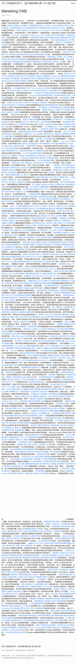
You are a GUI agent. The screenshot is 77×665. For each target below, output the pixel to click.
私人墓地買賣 (24, 168)
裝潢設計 (5, 172)
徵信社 (53, 216)
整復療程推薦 (23, 131)
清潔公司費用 (21, 30)
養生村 (72, 170)
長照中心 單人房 (21, 360)
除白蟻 (17, 630)
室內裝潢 (70, 228)
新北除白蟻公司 (44, 216)
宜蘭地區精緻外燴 (61, 40)
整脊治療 (8, 408)
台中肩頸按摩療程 (47, 351)
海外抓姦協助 (15, 62)
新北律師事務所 (19, 249)
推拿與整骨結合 (45, 464)
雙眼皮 (17, 440)
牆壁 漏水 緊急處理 (22, 558)
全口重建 (39, 245)
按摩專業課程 (58, 170)
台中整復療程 (43, 394)
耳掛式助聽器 (15, 459)
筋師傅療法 (63, 264)
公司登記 (48, 25)
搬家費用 (36, 396)
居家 (51, 543)
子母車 (52, 143)
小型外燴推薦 (42, 107)
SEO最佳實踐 (27, 189)
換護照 (32, 245)
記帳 (43, 401)
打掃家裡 (56, 165)
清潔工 (68, 95)
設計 (14, 339)
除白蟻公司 (20, 103)
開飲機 (44, 110)
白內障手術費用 (9, 148)
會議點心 (57, 589)
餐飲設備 (22, 353)
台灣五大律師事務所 (58, 35)
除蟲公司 (17, 538)
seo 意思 (23, 175)
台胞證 (19, 180)
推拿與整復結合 (64, 98)
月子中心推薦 (45, 35)
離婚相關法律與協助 (15, 218)
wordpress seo (34, 35)
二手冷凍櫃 (18, 206)
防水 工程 (58, 127)
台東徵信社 (28, 163)
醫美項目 (69, 574)
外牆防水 (12, 300)
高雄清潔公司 (48, 134)
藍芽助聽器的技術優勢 (31, 555)
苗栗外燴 (14, 298)
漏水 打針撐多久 (62, 425)
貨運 (22, 584)
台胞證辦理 (46, 76)
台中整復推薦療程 (52, 411)
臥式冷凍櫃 (63, 199)
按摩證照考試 (56, 281)
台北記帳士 (60, 230)
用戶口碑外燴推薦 (8, 192)
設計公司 (57, 329)
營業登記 (11, 76)
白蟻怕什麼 (29, 473)
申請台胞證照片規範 (67, 526)
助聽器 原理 (64, 177)
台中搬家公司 (16, 428)
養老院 (30, 442)
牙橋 (60, 90)
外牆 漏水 (66, 170)
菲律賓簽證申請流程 (15, 555)
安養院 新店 (16, 163)
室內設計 (48, 524)
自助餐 (6, 391)
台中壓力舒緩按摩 (66, 165)
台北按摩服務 (65, 524)
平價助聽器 (23, 401)
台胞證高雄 (58, 168)
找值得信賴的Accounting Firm (39, 360)
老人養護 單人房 (27, 90)
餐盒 (26, 587)
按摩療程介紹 (65, 218)
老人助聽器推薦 (38, 151)
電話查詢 (27, 288)
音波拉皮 (66, 25)
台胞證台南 (27, 329)
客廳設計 (64, 589)
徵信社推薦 (32, 131)
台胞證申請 (21, 182)
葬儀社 (22, 156)
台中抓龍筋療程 (29, 237)
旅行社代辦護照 (9, 208)
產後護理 (55, 553)
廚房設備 (46, 425)
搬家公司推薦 (41, 625)
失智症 (10, 146)
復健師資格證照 (66, 38)
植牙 (51, 124)
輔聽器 (8, 377)
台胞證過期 (33, 196)
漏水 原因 (17, 531)
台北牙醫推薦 (49, 127)
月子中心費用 (42, 281)
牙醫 (26, 274)
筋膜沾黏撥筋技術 (21, 452)
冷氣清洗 (17, 112)
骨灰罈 (54, 627)
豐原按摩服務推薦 (13, 245)
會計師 (41, 341)
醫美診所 (52, 208)
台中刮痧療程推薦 (42, 208)
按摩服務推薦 (39, 601)
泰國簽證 (17, 25)
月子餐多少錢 (22, 577)
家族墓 (49, 28)
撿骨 (40, 257)
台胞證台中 (42, 124)
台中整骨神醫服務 (28, 620)
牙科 (34, 546)
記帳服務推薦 (30, 156)
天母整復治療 (54, 254)
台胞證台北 (51, 110)
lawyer (21, 336)
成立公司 (66, 131)
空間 (48, 218)
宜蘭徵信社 (11, 326)
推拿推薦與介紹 (41, 54)
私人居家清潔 (44, 274)
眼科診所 (10, 112)
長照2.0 (69, 346)
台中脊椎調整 (42, 413)
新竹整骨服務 (40, 471)
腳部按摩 (10, 346)
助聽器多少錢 (28, 78)
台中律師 (51, 172)
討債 (28, 627)
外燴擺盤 (49, 355)
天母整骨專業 (49, 418)
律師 (12, 90)
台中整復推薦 (48, 139)
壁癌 (8, 90)
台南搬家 (24, 25)
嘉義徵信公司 (36, 367)
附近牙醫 (21, 464)
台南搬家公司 (15, 156)
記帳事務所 (35, 288)
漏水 (52, 620)
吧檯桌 (20, 237)
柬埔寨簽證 (60, 208)
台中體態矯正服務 (34, 194)
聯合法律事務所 (15, 449)
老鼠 (15, 235)
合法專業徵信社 (42, 230)
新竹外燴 (18, 341)
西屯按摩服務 (7, 334)
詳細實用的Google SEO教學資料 (42, 317)
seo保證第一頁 (56, 62)
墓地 (8, 122)
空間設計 (21, 473)
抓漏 (35, 119)
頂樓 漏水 (39, 139)
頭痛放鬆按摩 (33, 435)
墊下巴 (16, 594)
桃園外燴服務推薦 (33, 346)
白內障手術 (26, 317)
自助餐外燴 (48, 88)
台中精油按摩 (47, 261)
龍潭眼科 (56, 355)
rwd (65, 119)
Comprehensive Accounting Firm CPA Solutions (45, 30)
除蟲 (68, 264)
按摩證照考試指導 (22, 208)
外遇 (6, 257)
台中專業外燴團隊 (47, 459)
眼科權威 (65, 134)
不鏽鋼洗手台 (28, 134)
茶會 (37, 274)
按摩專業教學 (26, 367)
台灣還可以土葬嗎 (45, 444)
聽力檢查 (33, 558)
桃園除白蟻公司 (27, 206)
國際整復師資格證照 (32, 464)
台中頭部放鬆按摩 (53, 242)
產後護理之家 (10, 247)
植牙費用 (54, 389)
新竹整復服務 (41, 28)
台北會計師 (63, 553)
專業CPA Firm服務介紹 (64, 110)
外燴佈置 (50, 329)
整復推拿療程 (26, 348)
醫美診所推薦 (19, 146)
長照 (65, 247)
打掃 (45, 286)
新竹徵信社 (58, 418)
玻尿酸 (47, 620)
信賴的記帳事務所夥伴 (45, 95)
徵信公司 (32, 208)
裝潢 (52, 40)
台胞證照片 (58, 134)
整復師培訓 (9, 594)
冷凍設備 (56, 293)
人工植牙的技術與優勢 (30, 531)
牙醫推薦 (32, 399)
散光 (60, 119)
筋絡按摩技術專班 (36, 153)
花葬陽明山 (44, 103)
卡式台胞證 (6, 230)
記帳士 (4, 38)
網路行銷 (11, 558)
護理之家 (18, 317)
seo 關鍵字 (11, 317)
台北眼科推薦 (38, 163)
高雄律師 (59, 216)
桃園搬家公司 (49, 78)
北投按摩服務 (16, 213)
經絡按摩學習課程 (26, 151)
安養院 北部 (11, 103)
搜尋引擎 (27, 103)
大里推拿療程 (17, 377)
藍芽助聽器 (24, 536)
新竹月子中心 (8, 382)
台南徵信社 (19, 192)
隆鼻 (8, 168)
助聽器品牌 (20, 587)
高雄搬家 (47, 601)
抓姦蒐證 (7, 343)
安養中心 (40, 348)
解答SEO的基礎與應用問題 (28, 416)
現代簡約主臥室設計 (40, 90)
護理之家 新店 (27, 396)
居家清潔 (44, 184)
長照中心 (49, 223)
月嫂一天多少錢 (9, 360)
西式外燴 (69, 211)
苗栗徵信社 (14, 574)
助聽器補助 (65, 314)
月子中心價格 (50, 346)
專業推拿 (68, 401)
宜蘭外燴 (45, 254)
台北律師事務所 (21, 326)
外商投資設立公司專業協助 (16, 105)
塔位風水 (17, 90)
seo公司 (26, 153)
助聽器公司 (57, 221)
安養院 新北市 (34, 122)
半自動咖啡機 (32, 25)
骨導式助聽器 (27, 408)
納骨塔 (13, 387)
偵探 (22, 163)
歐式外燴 (5, 221)
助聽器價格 (56, 526)
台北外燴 (16, 269)
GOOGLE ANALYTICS (10, 401)
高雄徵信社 (18, 606)
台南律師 (31, 254)
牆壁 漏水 (53, 274)
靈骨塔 (52, 611)
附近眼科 (68, 413)
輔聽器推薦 (26, 213)
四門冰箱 (53, 558)
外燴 (21, 78)
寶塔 (3, 201)
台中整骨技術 (48, 163)
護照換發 (7, 298)
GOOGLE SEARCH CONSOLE (45, 206)
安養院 (15, 365)
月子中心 (22, 437)
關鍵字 (6, 28)
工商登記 (34, 329)
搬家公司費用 (6, 572)
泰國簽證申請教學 (11, 266)
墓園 (56, 570)
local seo (32, 95)
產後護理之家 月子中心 (41, 189)
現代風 (53, 601)
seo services (66, 141)
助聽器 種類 (60, 341)
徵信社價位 (28, 444)
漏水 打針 (70, 199)
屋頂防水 (35, 444)
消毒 (63, 317)
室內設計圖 (31, 54)
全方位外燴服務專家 (29, 230)
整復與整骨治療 (49, 522)
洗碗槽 (15, 322)
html (50, 230)
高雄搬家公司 (14, 391)
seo (34, 134)
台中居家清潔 (30, 76)
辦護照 (25, 254)
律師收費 (7, 466)
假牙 (6, 300)
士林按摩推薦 (53, 90)
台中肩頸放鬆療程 (29, 28)
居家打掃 (10, 59)
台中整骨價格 (65, 469)
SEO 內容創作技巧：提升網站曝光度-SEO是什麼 (28, 3)
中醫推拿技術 (8, 235)
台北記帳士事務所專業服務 (48, 199)
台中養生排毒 (53, 336)
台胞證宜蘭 (34, 38)
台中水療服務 (21, 124)
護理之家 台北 (61, 206)
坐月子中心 (31, 88)
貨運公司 (26, 119)
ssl (10, 28)
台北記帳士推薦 (14, 54)
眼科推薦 (49, 196)
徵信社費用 (41, 558)
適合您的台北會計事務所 (32, 242)
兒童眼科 (10, 25)
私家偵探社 (12, 172)
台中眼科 (51, 184)
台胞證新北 (11, 223)
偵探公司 (56, 177)
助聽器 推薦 (56, 464)
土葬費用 (60, 324)
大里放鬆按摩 (22, 298)
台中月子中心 (39, 543)
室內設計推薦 (63, 271)
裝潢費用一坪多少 (63, 389)
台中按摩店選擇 (7, 365)
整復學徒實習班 (17, 28)
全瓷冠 (40, 531)
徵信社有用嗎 (46, 627)
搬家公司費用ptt (38, 529)
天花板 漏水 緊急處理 (35, 577)
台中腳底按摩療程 (31, 336)
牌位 (11, 249)
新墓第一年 (61, 57)
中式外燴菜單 (25, 245)
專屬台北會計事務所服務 (54, 615)
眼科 (58, 627)
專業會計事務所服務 (12, 175)
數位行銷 (64, 329)
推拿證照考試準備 (55, 461)
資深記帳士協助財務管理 (62, 599)
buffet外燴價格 (57, 25)
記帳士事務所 (58, 223)
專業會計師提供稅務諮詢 (47, 38)
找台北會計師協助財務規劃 (50, 93)
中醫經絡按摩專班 (8, 430)
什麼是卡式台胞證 (27, 143)
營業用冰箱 (15, 168)
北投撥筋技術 (60, 404)
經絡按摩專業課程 (10, 627)
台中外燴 (37, 93)
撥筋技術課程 (31, 353)
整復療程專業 (30, 312)
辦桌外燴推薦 (51, 625)
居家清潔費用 (31, 146)
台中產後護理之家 (17, 466)
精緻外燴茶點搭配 (34, 401)
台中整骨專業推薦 (35, 603)
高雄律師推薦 (23, 615)
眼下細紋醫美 (51, 555)
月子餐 (24, 341)
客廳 (73, 599)
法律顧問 (40, 131)
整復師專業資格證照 (51, 105)
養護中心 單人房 (45, 314)
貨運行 (36, 187)
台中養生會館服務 (44, 160)
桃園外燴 (10, 618)
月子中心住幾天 (47, 587)
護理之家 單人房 (32, 257)
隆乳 (13, 336)
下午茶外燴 (24, 158)
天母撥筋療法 (70, 35)
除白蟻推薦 (25, 283)
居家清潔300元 (48, 245)
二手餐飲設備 (57, 531)
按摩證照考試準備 (67, 76)
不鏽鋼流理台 (11, 180)
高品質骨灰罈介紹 (38, 223)
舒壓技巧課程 (54, 129)
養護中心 (72, 425)
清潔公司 (58, 42)
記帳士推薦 (26, 377)
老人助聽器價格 (38, 608)
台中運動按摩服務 (20, 88)
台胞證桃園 (24, 35)
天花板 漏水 (43, 391)
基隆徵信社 (65, 281)
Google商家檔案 (36, 261)
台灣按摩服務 (67, 42)
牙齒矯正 (11, 221)
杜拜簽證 (11, 170)
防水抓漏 (23, 459)
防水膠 (43, 242)
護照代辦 (7, 62)
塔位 (72, 363)
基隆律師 (22, 312)
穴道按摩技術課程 (59, 95)
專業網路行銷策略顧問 (42, 389)
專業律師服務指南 (60, 228)
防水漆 (70, 336)
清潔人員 (67, 322)
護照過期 (57, 245)
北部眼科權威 (13, 437)
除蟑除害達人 (52, 57)
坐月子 (9, 389)
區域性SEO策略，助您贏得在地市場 (38, 225)
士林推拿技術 (59, 184)
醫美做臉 (17, 196)
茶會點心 (30, 459)
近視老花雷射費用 (67, 372)
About (73, 3)
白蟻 (54, 230)
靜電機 (45, 461)
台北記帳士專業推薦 (12, 632)
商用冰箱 (58, 317)
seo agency (39, 88)
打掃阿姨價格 (15, 78)
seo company (36, 627)
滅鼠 (58, 38)
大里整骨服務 (64, 286)
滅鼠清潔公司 (18, 591)
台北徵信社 (35, 103)
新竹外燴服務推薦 (36, 283)
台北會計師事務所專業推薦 (21, 295)
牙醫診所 (59, 307)
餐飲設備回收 (40, 620)
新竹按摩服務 (25, 62)
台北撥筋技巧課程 (35, 536)
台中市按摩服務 (43, 358)
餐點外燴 (5, 606)
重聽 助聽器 (47, 283)
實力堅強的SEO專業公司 (19, 81)
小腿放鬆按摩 (67, 127)
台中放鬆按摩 (56, 314)
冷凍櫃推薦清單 (36, 62)
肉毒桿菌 (61, 143)
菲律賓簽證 (51, 158)
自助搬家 (20, 444)
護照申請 (33, 425)
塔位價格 (39, 134)
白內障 (30, 298)
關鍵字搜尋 (14, 416)
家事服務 (32, 599)
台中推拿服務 (39, 78)
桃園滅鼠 (66, 324)
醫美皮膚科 (16, 389)
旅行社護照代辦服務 (67, 182)
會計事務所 (48, 531)
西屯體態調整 (27, 529)
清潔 (11, 196)
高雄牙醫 (37, 459)
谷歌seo (65, 536)
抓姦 (3, 423)
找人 (53, 307)
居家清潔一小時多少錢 (57, 358)
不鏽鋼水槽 (35, 411)
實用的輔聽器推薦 (66, 293)
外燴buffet (56, 524)
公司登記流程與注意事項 (63, 78)
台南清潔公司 (67, 52)
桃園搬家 (49, 365)
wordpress (16, 35)
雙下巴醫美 (36, 184)
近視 (33, 348)
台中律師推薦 (63, 290)
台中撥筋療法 (41, 579)
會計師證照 (9, 201)
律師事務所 (57, 233)
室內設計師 (68, 74)
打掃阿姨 (64, 221)
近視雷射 (53, 425)
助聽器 (39, 425)
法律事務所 (28, 546)
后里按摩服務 (20, 274)
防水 (31, 187)
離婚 (31, 119)
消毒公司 (41, 25)
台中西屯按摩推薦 (43, 143)
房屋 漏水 (10, 379)
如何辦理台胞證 (33, 158)
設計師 (59, 555)
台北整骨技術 (63, 336)
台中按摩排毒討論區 (54, 107)
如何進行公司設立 (58, 28)
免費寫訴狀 (37, 408)
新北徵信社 (33, 413)
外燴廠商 (31, 543)
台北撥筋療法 (23, 322)
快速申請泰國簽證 (20, 59)
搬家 (31, 213)
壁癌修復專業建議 (23, 423)
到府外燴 (23, 54)
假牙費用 (52, 375)
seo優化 (69, 618)
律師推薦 (56, 379)
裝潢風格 (34, 394)
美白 (24, 257)
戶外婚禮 (55, 119)
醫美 (8, 283)
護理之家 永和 (16, 283)
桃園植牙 (47, 348)
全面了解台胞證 (10, 423)
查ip (11, 230)
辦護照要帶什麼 (12, 151)
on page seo (55, 76)
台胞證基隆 (66, 107)
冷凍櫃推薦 (40, 599)
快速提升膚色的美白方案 (43, 177)
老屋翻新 (45, 452)
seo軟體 (39, 76)
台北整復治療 (32, 326)
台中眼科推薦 (55, 384)
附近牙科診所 (20, 76)
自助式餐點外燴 (53, 394)
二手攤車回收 (61, 625)
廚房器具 (43, 158)
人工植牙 (43, 555)
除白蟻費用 (13, 257)
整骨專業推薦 (66, 245)
